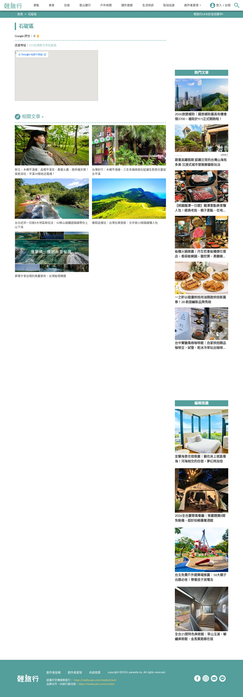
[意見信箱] (214, 678)
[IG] (205, 678)
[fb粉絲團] (197, 678)
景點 (36, 5)
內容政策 (95, 672)
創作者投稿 (53, 672)
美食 (51, 5)
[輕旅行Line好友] (222, 678)
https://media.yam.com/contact (96, 684)
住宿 (67, 5)
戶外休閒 (106, 5)
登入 (219, 5)
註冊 (228, 5)
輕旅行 (13, 5)
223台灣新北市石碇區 (43, 45)
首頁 (20, 14)
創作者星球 (191, 5)
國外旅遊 (127, 5)
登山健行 (85, 5)
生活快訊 (148, 5)
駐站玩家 (169, 5)
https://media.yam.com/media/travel (95, 680)
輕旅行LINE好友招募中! (208, 14)
